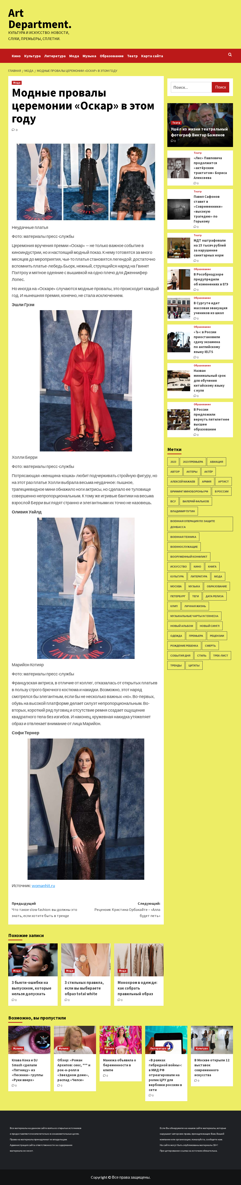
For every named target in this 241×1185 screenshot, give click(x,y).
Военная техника (183, 536)
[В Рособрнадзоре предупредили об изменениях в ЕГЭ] (178, 279)
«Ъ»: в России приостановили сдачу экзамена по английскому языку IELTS (207, 342)
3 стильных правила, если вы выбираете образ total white (84, 988)
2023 (173, 461)
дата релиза (215, 596)
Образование (112, 55)
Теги (195, 596)
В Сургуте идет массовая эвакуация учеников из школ (210, 308)
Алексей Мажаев (182, 481)
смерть (210, 645)
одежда (176, 635)
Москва (176, 586)
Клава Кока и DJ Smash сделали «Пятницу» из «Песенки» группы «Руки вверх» (27, 1070)
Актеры (191, 471)
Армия (206, 481)
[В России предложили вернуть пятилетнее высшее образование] (178, 419)
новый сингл (210, 625)
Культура (32, 55)
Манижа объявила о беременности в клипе (119, 1065)
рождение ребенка (184, 645)
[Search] (230, 55)
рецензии (217, 635)
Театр (132, 55)
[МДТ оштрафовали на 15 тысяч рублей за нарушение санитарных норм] (178, 248)
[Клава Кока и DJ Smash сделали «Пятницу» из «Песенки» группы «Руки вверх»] (29, 1040)
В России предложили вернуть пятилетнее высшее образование (211, 419)
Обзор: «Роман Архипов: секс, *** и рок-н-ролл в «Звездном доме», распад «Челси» (73, 1070)
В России (222, 491)
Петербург (177, 596)
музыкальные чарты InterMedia (194, 615)
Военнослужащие (184, 546)
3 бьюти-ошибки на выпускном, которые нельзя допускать (31, 988)
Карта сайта (152, 55)
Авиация (216, 461)
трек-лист (220, 655)
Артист (223, 481)
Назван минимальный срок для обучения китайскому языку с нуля (210, 380)
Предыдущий (44, 909)
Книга (212, 566)
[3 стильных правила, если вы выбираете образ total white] (86, 959)
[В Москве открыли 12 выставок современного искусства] (212, 1040)
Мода (74, 55)
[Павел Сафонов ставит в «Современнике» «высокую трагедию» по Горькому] (178, 209)
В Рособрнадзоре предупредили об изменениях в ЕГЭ (211, 279)
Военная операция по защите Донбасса (192, 523)
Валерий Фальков (196, 501)
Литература (55, 55)
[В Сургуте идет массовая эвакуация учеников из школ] (178, 308)
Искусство (178, 566)
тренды (176, 665)
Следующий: (127, 909)
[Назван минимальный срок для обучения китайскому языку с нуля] (178, 380)
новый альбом (181, 625)
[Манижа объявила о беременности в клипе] (121, 1040)
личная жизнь (195, 606)
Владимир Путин (182, 511)
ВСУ (173, 501)
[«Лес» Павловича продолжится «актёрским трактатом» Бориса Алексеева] (178, 168)
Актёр (208, 471)
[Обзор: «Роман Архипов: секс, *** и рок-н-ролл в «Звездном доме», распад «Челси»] (75, 1040)
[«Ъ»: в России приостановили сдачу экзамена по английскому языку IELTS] (178, 342)
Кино (16, 55)
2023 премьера (193, 461)
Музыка (89, 55)
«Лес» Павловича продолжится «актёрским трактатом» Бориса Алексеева (210, 168)
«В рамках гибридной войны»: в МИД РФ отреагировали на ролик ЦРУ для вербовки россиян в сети (165, 1075)
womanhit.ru (43, 885)
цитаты (194, 665)
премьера (196, 635)
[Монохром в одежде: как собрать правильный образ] (139, 959)
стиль (201, 655)
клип (174, 606)
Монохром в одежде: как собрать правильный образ (137, 988)
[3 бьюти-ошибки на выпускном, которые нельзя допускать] (33, 959)
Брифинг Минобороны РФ (189, 491)
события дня (180, 655)
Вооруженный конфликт (188, 556)
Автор (175, 471)
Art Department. (40, 18)
